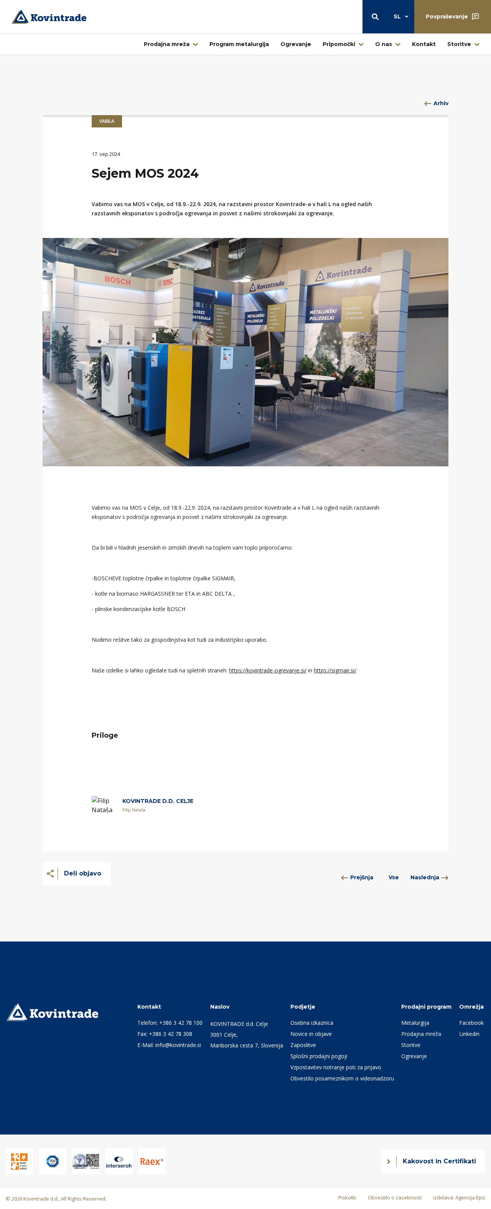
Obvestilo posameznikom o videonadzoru (342, 1078)
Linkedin (469, 1033)
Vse (394, 877)
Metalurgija (415, 1022)
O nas (383, 44)
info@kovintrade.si (178, 1045)
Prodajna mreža (166, 44)
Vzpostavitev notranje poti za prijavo (335, 1067)
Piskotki (347, 1197)
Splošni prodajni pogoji (318, 1056)
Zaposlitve (303, 1045)
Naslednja (424, 877)
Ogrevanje (295, 44)
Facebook (471, 1022)
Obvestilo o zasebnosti (395, 1197)
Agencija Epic (470, 1197)
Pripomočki (339, 44)
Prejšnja (361, 877)
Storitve (459, 44)
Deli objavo (82, 873)
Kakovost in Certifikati (439, 1161)
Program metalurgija (239, 44)
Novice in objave (311, 1033)
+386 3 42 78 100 (181, 1022)
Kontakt (424, 44)
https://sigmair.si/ (335, 670)
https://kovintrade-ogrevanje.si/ (267, 670)
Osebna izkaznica (311, 1022)
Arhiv (440, 103)
